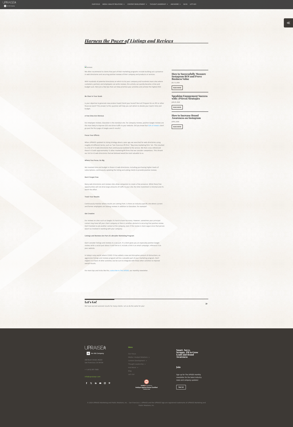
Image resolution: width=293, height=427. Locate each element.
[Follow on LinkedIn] (96, 383)
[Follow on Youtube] (100, 383)
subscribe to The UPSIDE (119, 270)
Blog (130, 371)
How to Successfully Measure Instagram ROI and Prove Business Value (189, 76)
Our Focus (132, 354)
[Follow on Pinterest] (109, 383)
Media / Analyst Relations (138, 357)
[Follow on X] (91, 383)
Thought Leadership (136, 364)
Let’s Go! (131, 374)
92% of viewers (154, 125)
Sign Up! (181, 387)
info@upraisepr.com (92, 376)
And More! (132, 368)
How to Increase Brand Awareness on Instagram (186, 117)
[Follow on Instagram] (105, 383)
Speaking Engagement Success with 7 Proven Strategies (190, 97)
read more (177, 88)
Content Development (136, 361)
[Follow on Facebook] (86, 383)
